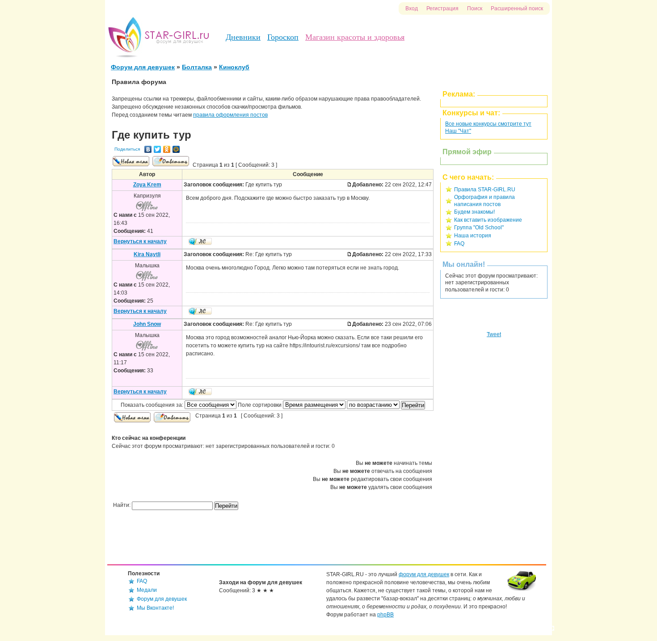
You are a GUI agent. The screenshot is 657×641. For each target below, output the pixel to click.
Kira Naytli (147, 254)
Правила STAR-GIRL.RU (484, 189)
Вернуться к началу (140, 241)
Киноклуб (234, 67)
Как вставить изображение (488, 220)
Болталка (197, 67)
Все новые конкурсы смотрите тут (488, 124)
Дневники (243, 37)
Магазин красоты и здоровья (354, 37)
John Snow (147, 324)
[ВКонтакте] (148, 149)
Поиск (474, 8)
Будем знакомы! (474, 212)
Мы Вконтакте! (155, 608)
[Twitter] (157, 149)
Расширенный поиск (517, 8)
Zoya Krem (147, 184)
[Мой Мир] (176, 149)
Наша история (472, 235)
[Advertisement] (494, 459)
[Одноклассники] (167, 149)
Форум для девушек (143, 67)
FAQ (459, 243)
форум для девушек (424, 574)
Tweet (494, 334)
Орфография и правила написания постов (484, 200)
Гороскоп (283, 37)
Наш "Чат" (458, 131)
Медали (147, 590)
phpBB (385, 614)
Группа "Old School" (479, 227)
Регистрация (442, 8)
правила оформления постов (230, 115)
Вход (411, 8)
